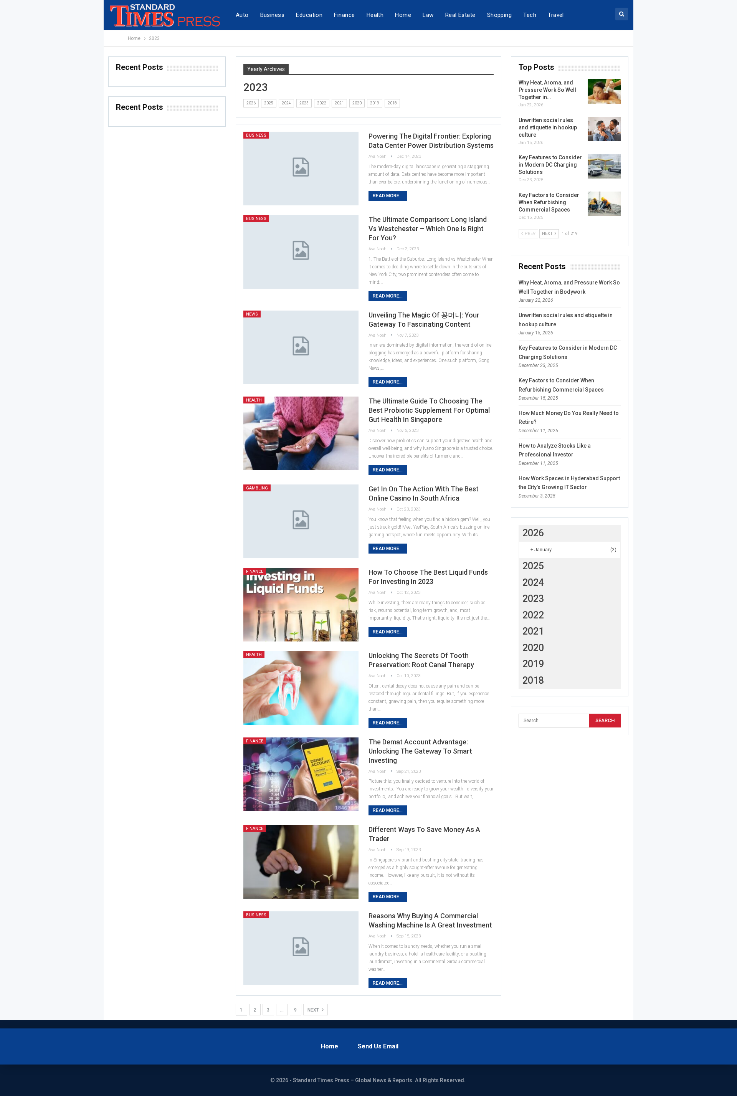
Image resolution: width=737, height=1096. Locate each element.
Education (309, 15)
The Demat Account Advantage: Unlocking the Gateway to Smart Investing (420, 751)
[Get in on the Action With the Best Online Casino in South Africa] (301, 521)
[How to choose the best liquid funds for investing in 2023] (301, 604)
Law (428, 15)
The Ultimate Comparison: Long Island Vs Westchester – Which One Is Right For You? (427, 228)
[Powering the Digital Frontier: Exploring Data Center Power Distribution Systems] (301, 168)
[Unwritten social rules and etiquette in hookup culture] (604, 129)
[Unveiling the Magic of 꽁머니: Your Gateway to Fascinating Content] (301, 347)
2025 (268, 103)
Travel (556, 15)
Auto (242, 15)
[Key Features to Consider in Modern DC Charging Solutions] (604, 166)
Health (375, 15)
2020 (357, 103)
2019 (374, 103)
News (252, 314)
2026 (251, 103)
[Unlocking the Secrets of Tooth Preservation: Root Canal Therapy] (301, 688)
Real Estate (460, 15)
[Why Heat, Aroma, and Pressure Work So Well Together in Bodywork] (604, 91)
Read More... (388, 195)
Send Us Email (378, 1046)
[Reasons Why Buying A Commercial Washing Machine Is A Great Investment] (301, 948)
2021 (339, 103)
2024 (286, 103)
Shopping (499, 15)
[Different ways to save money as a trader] (301, 862)
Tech (529, 15)
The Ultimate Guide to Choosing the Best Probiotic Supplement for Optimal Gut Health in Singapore (429, 410)
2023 (304, 103)
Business (272, 15)
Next (313, 1010)
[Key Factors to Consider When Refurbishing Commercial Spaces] (604, 204)
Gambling (257, 488)
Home (403, 15)
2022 (321, 103)
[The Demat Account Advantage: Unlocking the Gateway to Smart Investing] (301, 774)
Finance (344, 15)
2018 (392, 103)
